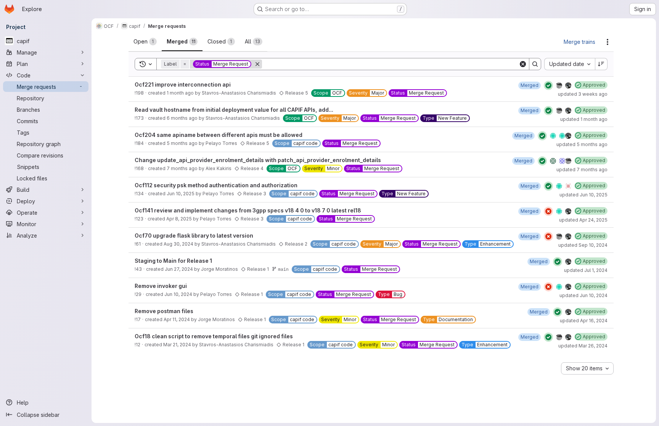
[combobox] (569, 64)
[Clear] (522, 64)
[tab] (145, 41)
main (283, 269)
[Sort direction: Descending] (601, 64)
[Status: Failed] (548, 211)
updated (583, 94)
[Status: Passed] (548, 85)
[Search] (535, 64)
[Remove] (257, 64)
